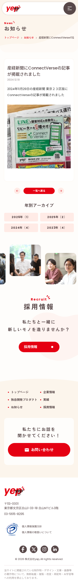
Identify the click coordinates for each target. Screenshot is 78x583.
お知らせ (29, 37)
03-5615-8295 (14, 514)
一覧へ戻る (39, 191)
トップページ (11, 37)
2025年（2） (57, 217)
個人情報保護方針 (32, 526)
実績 (46, 400)
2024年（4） (21, 228)
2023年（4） (57, 228)
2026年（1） (21, 217)
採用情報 (49, 407)
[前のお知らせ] (17, 191)
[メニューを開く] (69, 8)
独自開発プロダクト (24, 400)
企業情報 (49, 392)
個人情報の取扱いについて (37, 532)
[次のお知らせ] (61, 191)
